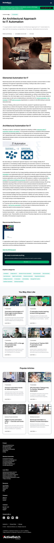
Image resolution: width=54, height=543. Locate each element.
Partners (5, 498)
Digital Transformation (16, 276)
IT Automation (15, 14)
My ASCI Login (6, 507)
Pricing (4, 451)
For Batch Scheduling (7, 462)
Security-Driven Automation (9, 473)
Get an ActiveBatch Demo (8, 445)
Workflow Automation (8, 281)
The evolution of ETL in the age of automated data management (14, 344)
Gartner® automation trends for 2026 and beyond (13, 388)
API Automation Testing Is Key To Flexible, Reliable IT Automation (39, 389)
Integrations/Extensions (39, 276)
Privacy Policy (13, 524)
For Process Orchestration (8, 461)
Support (4, 509)
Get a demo (26, 261)
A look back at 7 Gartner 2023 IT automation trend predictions (39, 344)
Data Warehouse (7, 276)
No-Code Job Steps (7, 447)
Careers (4, 500)
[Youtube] (12, 518)
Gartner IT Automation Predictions (10, 474)
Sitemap (20, 524)
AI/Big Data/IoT (14, 273)
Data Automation (46, 273)
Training (4, 508)
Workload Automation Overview (10, 472)
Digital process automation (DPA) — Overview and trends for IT (14, 421)
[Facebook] (17, 518)
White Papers (6, 486)
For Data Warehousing (8, 465)
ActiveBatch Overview (7, 446)
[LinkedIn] (4, 518)
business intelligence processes (17, 180)
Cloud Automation (36, 273)
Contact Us (5, 524)
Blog (8, 14)
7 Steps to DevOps (7, 478)
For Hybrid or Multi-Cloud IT (9, 464)
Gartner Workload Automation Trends (11, 477)
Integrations (5, 450)
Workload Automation (18, 281)
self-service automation (15, 205)
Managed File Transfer (35, 278)
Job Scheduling (25, 278)
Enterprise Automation (28, 276)
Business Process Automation (25, 273)
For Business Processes (8, 458)
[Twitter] (8, 518)
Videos (4, 489)
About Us (5, 497)
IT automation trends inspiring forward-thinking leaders (39, 312)
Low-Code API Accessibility (9, 449)
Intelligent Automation (8, 278)
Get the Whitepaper (9, 250)
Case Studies (6, 485)
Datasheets (5, 488)
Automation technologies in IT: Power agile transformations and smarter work (14, 313)
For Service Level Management (10, 460)
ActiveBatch (6, 174)
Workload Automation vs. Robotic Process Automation (39, 420)
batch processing (16, 100)
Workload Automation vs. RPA (9, 476)
